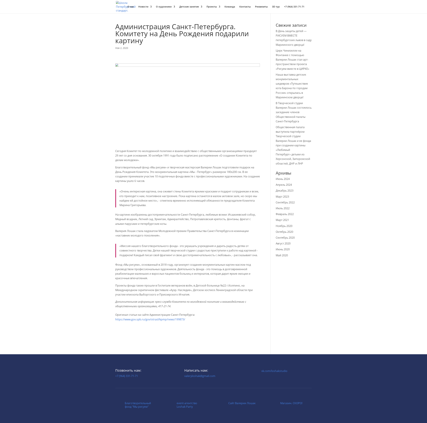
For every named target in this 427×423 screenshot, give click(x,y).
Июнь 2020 (283, 249)
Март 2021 (282, 220)
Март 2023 (282, 196)
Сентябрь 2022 (285, 202)
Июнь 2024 (283, 179)
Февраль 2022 (285, 214)
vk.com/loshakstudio (274, 371)
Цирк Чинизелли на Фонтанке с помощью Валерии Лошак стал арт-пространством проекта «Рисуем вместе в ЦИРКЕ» (292, 60)
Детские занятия (189, 7)
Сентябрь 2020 (285, 237)
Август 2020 (283, 243)
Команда (230, 7)
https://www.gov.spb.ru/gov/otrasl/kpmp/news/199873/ (150, 319)
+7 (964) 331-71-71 (126, 376)
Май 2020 (282, 255)
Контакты (245, 7)
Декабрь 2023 (284, 190)
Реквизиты (261, 7)
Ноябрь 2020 (284, 226)
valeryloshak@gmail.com (199, 376)
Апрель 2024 (284, 185)
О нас (130, 7)
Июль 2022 (283, 208)
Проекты (211, 7)
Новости (143, 7)
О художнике (164, 7)
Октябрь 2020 (284, 232)
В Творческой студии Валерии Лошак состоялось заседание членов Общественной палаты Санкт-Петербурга (294, 112)
